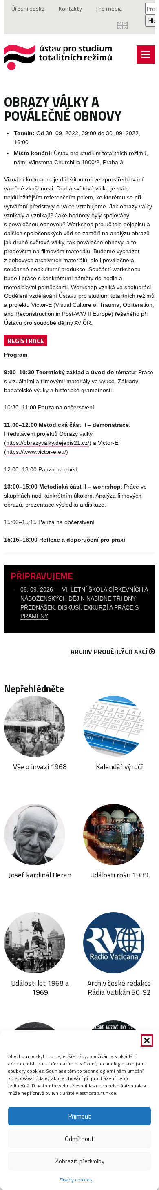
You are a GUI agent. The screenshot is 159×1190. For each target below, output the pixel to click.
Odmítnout (79, 1138)
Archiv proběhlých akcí (109, 651)
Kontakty (70, 8)
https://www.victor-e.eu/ (36, 452)
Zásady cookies (76, 1179)
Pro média (109, 8)
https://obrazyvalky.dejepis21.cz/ (47, 443)
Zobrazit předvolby (79, 1161)
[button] (147, 1040)
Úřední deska (27, 8)
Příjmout (79, 1116)
